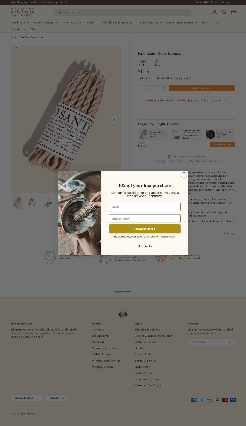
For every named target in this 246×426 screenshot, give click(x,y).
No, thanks (145, 246)
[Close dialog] (184, 175)
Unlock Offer (144, 228)
